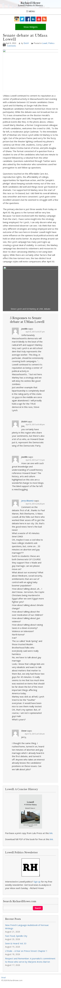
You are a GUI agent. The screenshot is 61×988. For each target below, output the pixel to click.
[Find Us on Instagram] (16, 18)
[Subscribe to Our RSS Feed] (44, 18)
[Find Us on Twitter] (22, 18)
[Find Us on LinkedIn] (33, 18)
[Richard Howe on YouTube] (38, 18)
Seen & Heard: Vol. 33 (15, 943)
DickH (26, 43)
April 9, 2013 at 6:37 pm (35, 332)
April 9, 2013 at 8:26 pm (35, 504)
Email (3, 977)
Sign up (37, 881)
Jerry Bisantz (27, 500)
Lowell (44, 43)
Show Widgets (31, 26)
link (51, 833)
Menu (31, 11)
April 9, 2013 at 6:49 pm (35, 424)
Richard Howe (30, 2)
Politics (51, 43)
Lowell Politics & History (30, 5)
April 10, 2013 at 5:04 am (35, 734)
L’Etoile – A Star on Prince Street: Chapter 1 (26, 950)
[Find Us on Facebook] (27, 18)
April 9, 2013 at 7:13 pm (35, 460)
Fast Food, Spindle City (16, 935)
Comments (11, 46)
